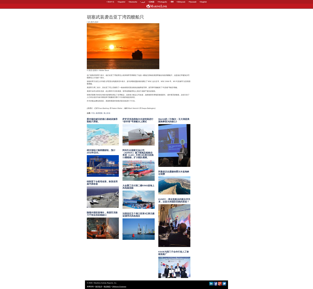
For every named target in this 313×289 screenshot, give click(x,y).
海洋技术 (98, 287)
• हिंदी (171, 2)
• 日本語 (151, 2)
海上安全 (107, 113)
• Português (162, 2)
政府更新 (99, 113)
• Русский (192, 2)
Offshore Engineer (119, 287)
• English (203, 2)
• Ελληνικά (180, 2)
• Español (121, 2)
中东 (93, 113)
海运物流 (107, 287)
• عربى (142, 2)
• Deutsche (132, 2)
